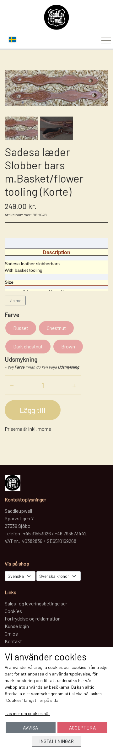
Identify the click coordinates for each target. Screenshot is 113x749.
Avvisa (30, 727)
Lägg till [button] (33, 409)
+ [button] (74, 385)
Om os (11, 634)
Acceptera (82, 727)
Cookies (13, 611)
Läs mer (15, 300)
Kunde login (17, 626)
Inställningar (56, 741)
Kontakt (13, 641)
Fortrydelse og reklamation (33, 618)
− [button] (12, 385)
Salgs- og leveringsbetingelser (36, 603)
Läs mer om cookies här (27, 713)
